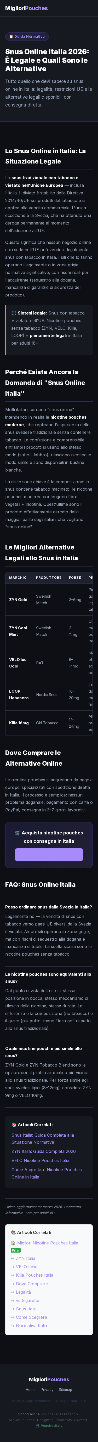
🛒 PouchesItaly (49, 1426)
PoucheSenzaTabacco (60, 1414)
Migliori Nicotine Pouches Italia (47, 1242)
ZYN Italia (25, 1258)
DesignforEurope (50, 1420)
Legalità (23, 1292)
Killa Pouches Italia (34, 1275)
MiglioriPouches (21, 1420)
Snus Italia (26, 1308)
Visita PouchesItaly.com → (49, 854)
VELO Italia (26, 1266)
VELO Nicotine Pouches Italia (40, 1160)
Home (31, 1390)
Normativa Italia (31, 1325)
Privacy (47, 1390)
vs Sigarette (27, 1300)
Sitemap (65, 1390)
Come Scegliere (31, 1317)
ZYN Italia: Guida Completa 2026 (43, 1151)
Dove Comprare (32, 1283)
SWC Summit (77, 1420)
